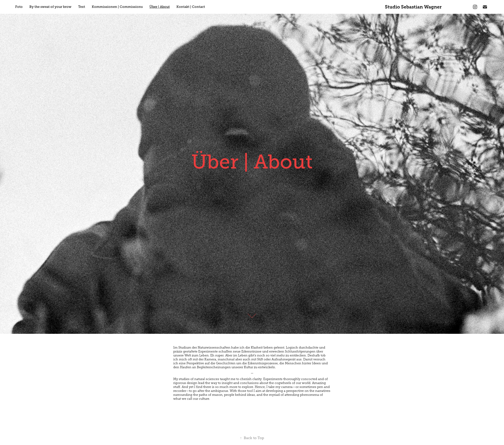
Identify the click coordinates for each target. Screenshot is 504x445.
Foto (19, 7)
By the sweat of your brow (50, 7)
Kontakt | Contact (190, 7)
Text (81, 7)
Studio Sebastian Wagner (413, 6)
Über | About (159, 7)
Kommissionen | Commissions (117, 7)
